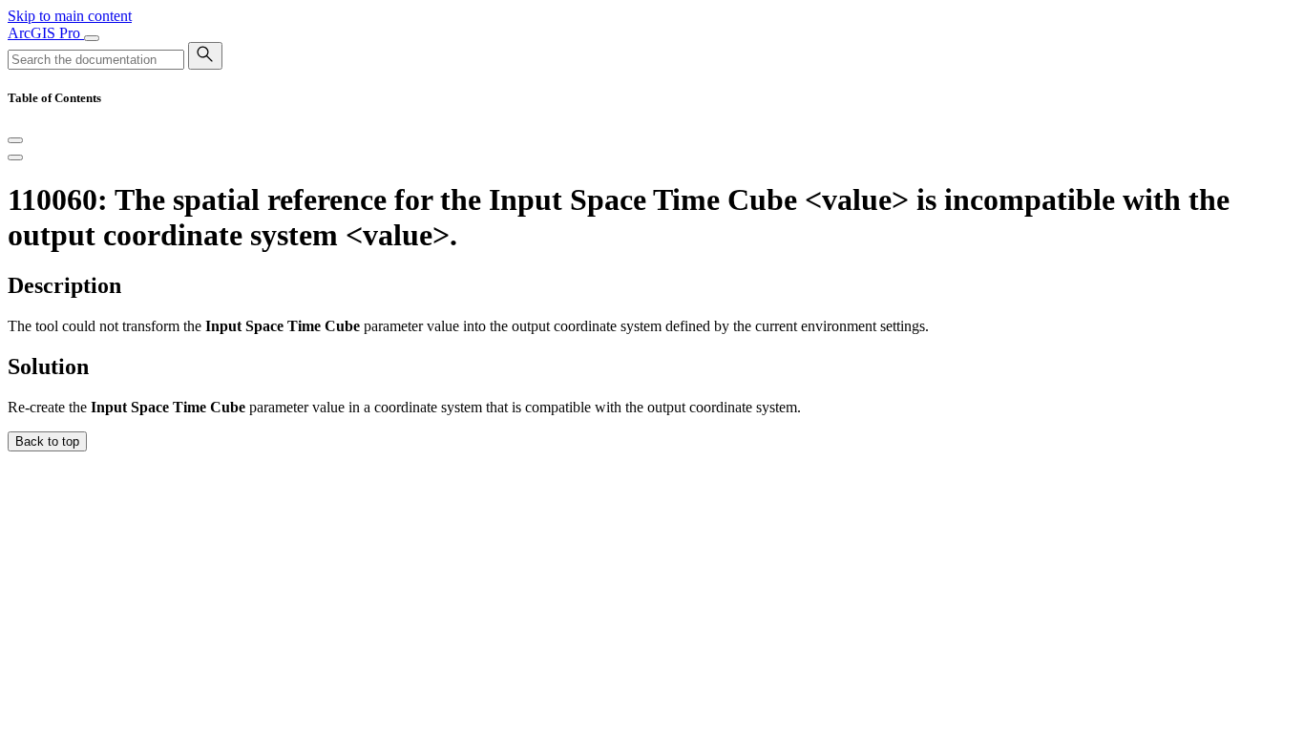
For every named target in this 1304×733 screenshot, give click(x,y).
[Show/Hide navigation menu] (91, 38)
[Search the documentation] (205, 56)
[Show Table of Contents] (15, 157)
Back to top (47, 441)
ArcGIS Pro (46, 33)
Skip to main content (70, 16)
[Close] (15, 140)
